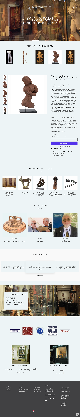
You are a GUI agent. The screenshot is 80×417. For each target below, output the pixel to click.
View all (40, 171)
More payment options (64, 146)
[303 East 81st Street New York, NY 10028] (40, 300)
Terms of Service (37, 391)
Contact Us (59, 373)
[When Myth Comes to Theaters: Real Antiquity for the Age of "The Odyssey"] (14, 225)
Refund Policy (37, 389)
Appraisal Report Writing (24, 389)
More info (21, 375)
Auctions (20, 387)
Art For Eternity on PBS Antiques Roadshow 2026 (65, 240)
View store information (58, 155)
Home (6, 12)
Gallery (12, 12)
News (41, 12)
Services (48, 12)
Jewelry (20, 12)
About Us (56, 12)
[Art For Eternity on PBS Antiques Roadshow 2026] (65, 225)
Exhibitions (21, 393)
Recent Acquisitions (30, 12)
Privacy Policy (37, 387)
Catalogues (71, 12)
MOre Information (40, 36)
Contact (63, 12)
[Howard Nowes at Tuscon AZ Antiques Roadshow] (40, 225)
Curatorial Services (23, 391)
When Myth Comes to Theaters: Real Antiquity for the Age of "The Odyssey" (15, 240)
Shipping (53, 136)
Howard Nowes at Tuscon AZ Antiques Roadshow (40, 240)
